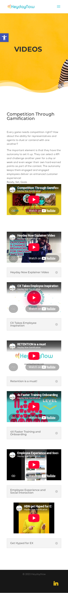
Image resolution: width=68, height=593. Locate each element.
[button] (4, 37)
